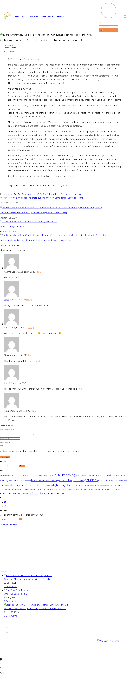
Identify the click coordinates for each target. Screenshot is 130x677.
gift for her (78, 480)
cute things (89, 475)
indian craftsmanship (120, 480)
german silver (64, 480)
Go (21, 519)
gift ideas (91, 480)
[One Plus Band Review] (16, 590)
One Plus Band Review (15, 594)
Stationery (70, 489)
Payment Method (77, 629)
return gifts (21, 489)
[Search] (100, 30)
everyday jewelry (24, 481)
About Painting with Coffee (12, 226)
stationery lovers (77, 489)
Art (5, 49)
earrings (97, 475)
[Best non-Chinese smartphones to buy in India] (28, 575)
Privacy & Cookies (15, 650)
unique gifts (36, 493)
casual (40, 475)
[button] (24, 16)
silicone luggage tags (43, 489)
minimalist (96, 485)
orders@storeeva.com (15, 637)
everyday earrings (8, 480)
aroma (14, 475)
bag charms (22, 475)
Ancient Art (11, 194)
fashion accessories (44, 480)
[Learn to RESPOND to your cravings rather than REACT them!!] (36, 605)
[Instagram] (5, 506)
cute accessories (48, 475)
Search (22, 466)
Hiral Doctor (8, 45)
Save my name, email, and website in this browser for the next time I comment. (42, 451)
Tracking (103, 633)
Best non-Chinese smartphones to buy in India (27, 579)
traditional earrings (106, 489)
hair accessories (105, 480)
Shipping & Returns (47, 629)
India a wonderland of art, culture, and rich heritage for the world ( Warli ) (33, 213)
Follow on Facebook (8, 524)
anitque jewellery (5, 475)
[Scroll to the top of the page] (1, 659)
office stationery (104, 485)
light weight (60, 485)
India (57, 194)
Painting (76, 194)
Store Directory (39, 650)
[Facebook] (5, 502)
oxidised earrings (8, 489)
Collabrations (75, 633)
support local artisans (90, 489)
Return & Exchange (78, 637)
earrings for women (111, 475)
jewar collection (26, 485)
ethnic (123, 475)
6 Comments (9, 51)
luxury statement (88, 485)
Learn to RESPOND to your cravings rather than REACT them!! (35, 608)
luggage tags (75, 485)
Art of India (27, 194)
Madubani (66, 194)
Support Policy (44, 632)
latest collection (47, 485)
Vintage (48, 493)
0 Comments (10, 586)
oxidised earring (116, 485)
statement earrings (60, 489)
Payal (6, 299)
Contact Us (60, 16)
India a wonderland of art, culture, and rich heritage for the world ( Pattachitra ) (36, 240)
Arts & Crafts (40, 194)
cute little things (66, 475)
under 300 (25, 493)
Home (17, 16)
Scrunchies (30, 489)
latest (38, 485)
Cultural (50, 194)
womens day (58, 493)
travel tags (17, 493)
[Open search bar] (100, 23)
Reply (38, 272)
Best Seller (34, 16)
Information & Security (79, 640)
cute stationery (81, 475)
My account (105, 629)
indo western (8, 485)
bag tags (33, 475)
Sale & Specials (47, 16)
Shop (24, 16)
